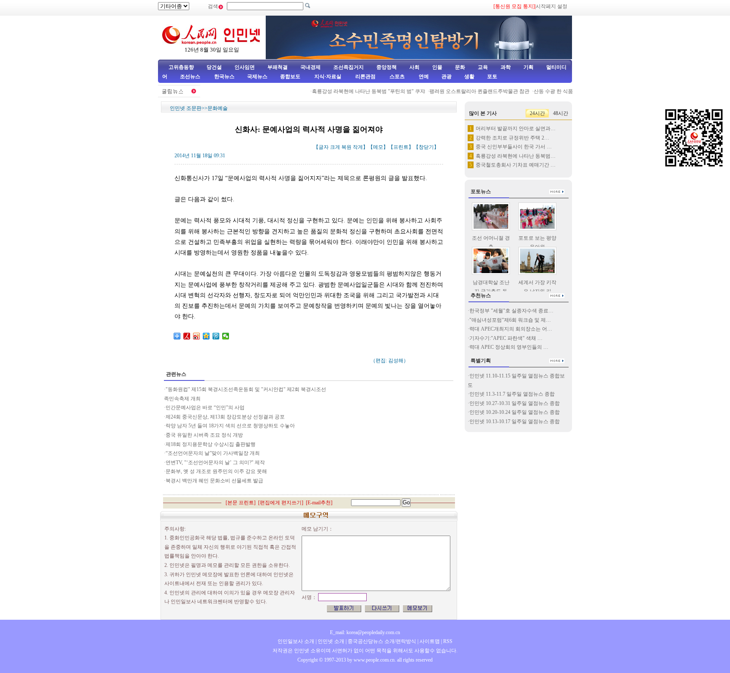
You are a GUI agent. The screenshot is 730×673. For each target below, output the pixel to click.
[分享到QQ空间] (206, 336)
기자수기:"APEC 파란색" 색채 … (505, 338)
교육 (483, 67)
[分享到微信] (225, 336)
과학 (506, 67)
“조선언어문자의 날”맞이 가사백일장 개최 (213, 453)
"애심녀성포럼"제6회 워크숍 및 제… (510, 320)
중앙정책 (386, 67)
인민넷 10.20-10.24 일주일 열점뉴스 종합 (514, 412)
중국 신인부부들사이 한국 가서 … (514, 147)
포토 (492, 76)
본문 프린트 (240, 503)
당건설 (214, 67)
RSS (447, 641)
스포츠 (396, 76)
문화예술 (217, 108)
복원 (346, 147)
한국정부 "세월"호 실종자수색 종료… (511, 311)
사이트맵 (429, 641)
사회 (414, 67)
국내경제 (310, 67)
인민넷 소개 (330, 641)
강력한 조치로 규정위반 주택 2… (512, 138)
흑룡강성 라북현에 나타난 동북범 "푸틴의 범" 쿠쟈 (361, 91)
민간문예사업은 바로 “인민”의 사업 (205, 407)
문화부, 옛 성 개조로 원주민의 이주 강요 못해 (216, 471)
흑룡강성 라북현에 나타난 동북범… (516, 156)
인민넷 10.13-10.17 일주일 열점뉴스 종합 (514, 421)
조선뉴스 (191, 76)
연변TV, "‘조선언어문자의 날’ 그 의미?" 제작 (215, 462)
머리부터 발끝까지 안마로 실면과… (516, 128)
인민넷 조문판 (186, 108)
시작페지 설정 (551, 6)
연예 (423, 76)
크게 (335, 147)
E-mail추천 (319, 503)
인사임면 (244, 67)
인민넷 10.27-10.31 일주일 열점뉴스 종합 (514, 403)
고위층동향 (181, 67)
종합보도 (290, 76)
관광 (446, 76)
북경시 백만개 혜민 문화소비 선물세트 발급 (214, 481)
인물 (437, 67)
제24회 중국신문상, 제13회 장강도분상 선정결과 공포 (225, 417)
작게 (358, 147)
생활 (469, 76)
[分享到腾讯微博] (216, 336)
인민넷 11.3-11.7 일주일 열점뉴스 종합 (512, 394)
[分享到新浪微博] (196, 336)
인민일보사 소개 (296, 641)
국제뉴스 (257, 76)
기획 (528, 67)
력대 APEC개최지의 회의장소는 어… (510, 329)
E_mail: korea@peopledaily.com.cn (365, 632)
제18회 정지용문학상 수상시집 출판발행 (211, 444)
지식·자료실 (328, 76)
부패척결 (277, 67)
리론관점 (365, 76)
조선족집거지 (348, 67)
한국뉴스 (224, 76)
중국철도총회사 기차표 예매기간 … (516, 165)
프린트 (401, 147)
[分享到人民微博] (187, 336)
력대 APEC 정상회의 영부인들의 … (508, 347)
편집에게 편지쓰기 (281, 503)
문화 (460, 67)
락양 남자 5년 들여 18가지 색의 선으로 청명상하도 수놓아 (230, 426)
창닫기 (426, 147)
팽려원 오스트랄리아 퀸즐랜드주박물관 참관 (472, 91)
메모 (378, 147)
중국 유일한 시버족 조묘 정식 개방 (204, 435)
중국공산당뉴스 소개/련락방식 (382, 641)
